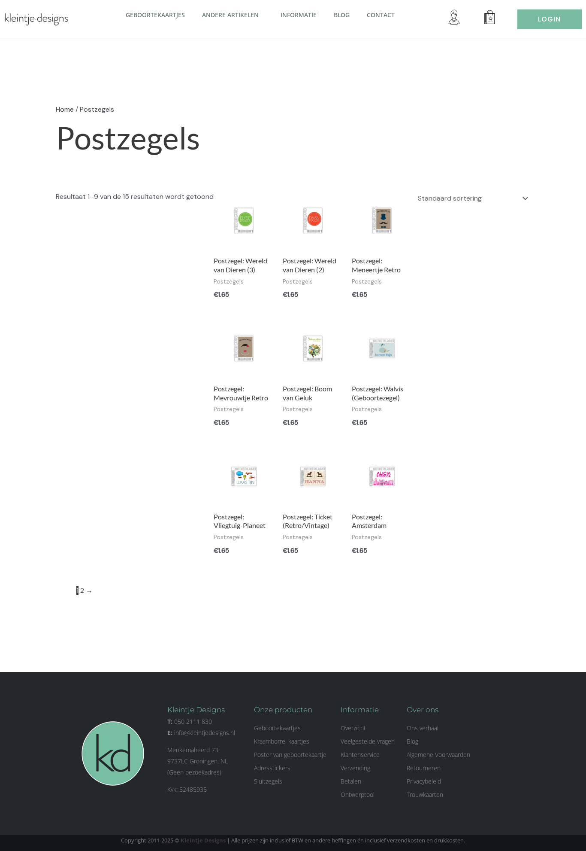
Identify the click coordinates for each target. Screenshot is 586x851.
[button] (262, 14)
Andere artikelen (230, 15)
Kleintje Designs (203, 840)
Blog (342, 15)
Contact (381, 15)
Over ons (422, 709)
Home (65, 109)
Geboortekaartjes (155, 15)
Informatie (299, 15)
